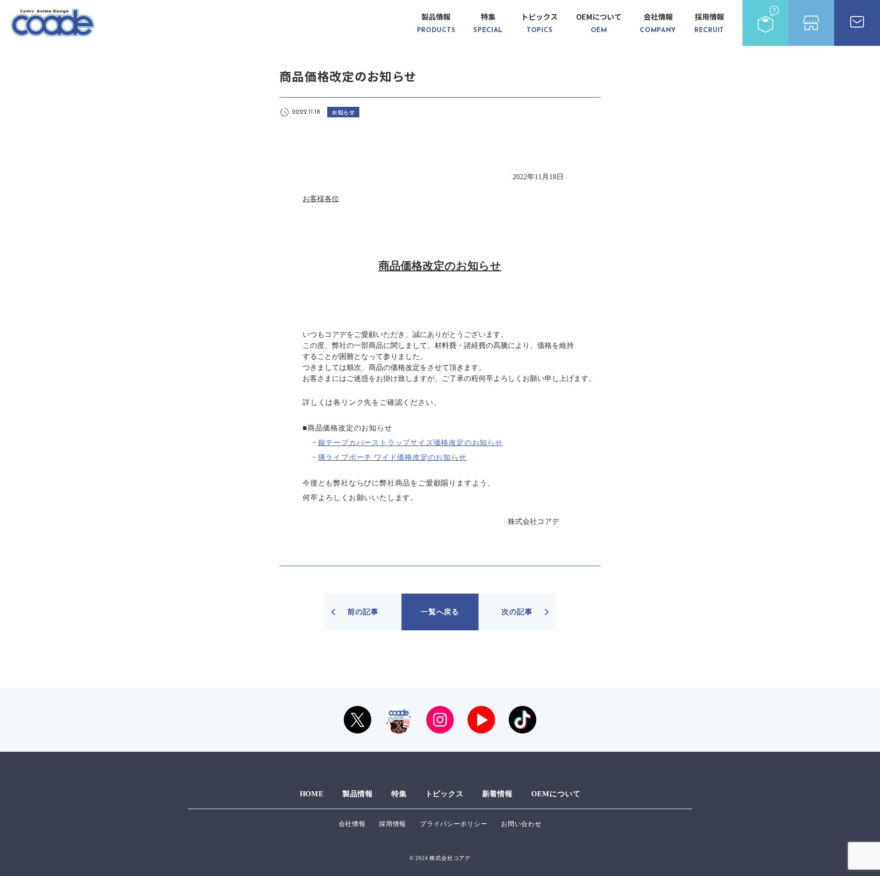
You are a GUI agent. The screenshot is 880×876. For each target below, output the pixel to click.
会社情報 (658, 22)
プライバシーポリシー (453, 824)
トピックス (539, 22)
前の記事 (362, 612)
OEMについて (599, 22)
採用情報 (709, 22)
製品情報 (436, 22)
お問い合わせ (521, 824)
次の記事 (516, 612)
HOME (312, 794)
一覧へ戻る (440, 612)
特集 (488, 22)
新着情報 (497, 794)
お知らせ (343, 112)
